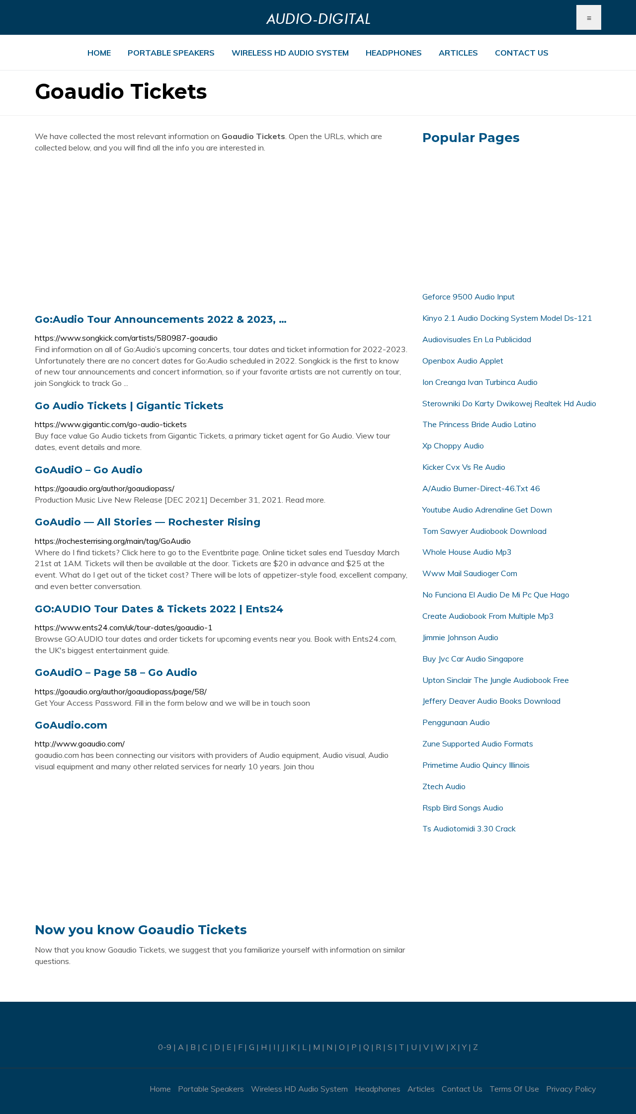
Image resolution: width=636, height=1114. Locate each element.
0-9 (164, 1047)
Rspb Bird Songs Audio (462, 808)
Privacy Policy (571, 1089)
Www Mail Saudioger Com (469, 573)
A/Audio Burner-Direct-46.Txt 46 (481, 488)
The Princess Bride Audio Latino (479, 424)
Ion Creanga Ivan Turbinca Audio (480, 382)
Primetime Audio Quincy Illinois (476, 765)
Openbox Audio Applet (462, 361)
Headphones (394, 53)
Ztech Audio (444, 786)
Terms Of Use (514, 1089)
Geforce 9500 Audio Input (468, 296)
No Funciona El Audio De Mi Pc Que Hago (495, 594)
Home (99, 53)
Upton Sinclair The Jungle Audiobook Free (495, 680)
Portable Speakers (171, 53)
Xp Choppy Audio (453, 445)
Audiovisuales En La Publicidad (476, 339)
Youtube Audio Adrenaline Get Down (487, 510)
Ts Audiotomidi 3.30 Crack (469, 828)
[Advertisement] (221, 232)
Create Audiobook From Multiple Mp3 (488, 616)
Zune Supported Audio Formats (477, 743)
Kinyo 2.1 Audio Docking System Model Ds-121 (507, 318)
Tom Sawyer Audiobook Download (484, 531)
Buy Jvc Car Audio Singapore (473, 659)
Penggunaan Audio (456, 722)
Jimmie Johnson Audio (460, 637)
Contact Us (522, 53)
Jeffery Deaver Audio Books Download (491, 701)
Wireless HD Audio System (290, 53)
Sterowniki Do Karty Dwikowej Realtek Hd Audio (509, 403)
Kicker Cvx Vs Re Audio (463, 467)
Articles (458, 53)
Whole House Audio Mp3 (467, 552)
